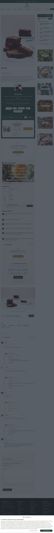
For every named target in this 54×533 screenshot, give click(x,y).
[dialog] (27, 524)
